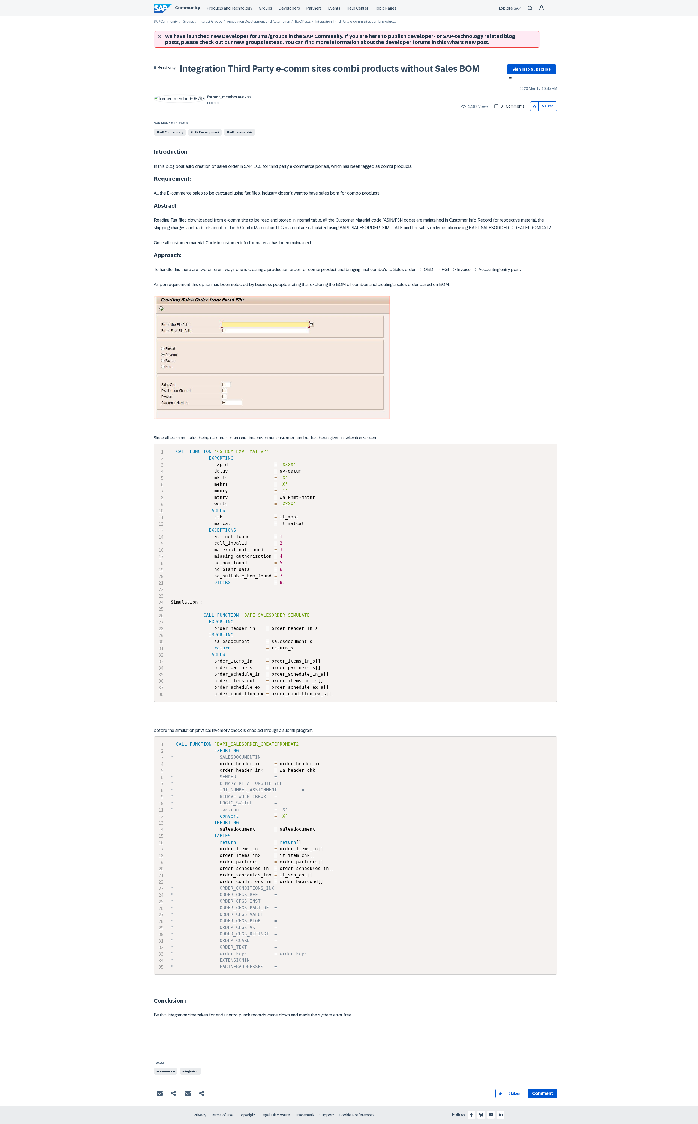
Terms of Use (222, 1115)
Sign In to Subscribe (531, 69)
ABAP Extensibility (239, 132)
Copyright (247, 1115)
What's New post (467, 42)
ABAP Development (205, 132)
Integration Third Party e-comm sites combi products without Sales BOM (330, 69)
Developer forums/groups (254, 36)
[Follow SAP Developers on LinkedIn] (501, 1115)
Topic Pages (385, 8)
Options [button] (509, 78)
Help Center (357, 8)
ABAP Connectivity (169, 132)
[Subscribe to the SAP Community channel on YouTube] (491, 1115)
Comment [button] (542, 1093)
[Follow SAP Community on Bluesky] (481, 1115)
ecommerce (165, 1071)
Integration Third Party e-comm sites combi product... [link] (355, 21)
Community (187, 7)
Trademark (304, 1115)
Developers (289, 8)
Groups (265, 8)
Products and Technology (229, 8)
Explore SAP (510, 8)
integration (190, 1071)
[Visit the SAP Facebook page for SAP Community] (471, 1115)
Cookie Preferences (356, 1115)
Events (334, 8)
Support (326, 1115)
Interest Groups (210, 21)
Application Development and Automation (258, 21)
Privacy (200, 1115)
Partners (314, 8)
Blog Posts (303, 21)
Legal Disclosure (275, 1115)
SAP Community (166, 21)
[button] (534, 106)
